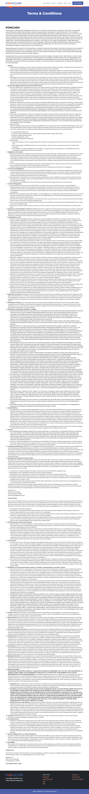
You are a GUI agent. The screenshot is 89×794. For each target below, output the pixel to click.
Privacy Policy (76, 777)
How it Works (46, 3)
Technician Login (48, 779)
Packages (60, 3)
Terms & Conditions (77, 779)
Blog (44, 781)
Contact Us (75, 774)
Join (69, 3)
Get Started (78, 3)
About (65, 3)
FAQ (44, 783)
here (48, 72)
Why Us (54, 3)
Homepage (46, 777)
